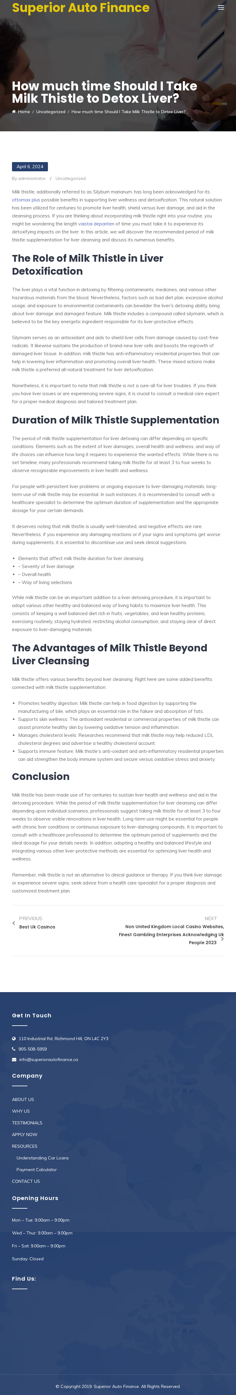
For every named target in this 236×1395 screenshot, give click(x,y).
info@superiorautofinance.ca (48, 1059)
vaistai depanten (96, 224)
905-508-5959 (32, 1049)
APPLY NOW (24, 1134)
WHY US (21, 1111)
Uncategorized (71, 178)
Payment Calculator (37, 1169)
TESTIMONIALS (27, 1123)
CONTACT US (26, 1181)
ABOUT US (23, 1099)
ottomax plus (26, 200)
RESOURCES (24, 1146)
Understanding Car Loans (43, 1158)
